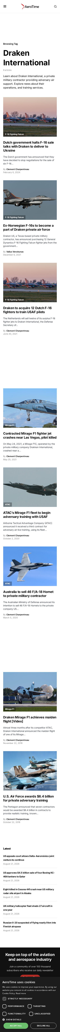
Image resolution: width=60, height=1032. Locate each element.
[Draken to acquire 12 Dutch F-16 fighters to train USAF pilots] (30, 282)
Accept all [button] (16, 1025)
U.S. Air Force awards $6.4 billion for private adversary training (28, 798)
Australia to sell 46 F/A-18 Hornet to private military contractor (28, 594)
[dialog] (30, 1004)
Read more (21, 993)
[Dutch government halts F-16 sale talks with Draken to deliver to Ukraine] (30, 117)
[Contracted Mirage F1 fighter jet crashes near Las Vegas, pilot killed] (30, 408)
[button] (5, 6)
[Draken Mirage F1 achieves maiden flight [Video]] (30, 692)
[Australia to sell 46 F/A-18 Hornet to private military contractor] (30, 566)
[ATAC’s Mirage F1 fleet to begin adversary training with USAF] (30, 487)
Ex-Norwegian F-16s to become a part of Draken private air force (28, 227)
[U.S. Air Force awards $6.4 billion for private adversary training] (30, 771)
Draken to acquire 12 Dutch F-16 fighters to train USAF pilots (27, 310)
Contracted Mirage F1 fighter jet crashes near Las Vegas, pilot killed (30, 435)
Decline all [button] (43, 1025)
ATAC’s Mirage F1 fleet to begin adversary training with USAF (26, 515)
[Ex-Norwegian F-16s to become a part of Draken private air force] (30, 200)
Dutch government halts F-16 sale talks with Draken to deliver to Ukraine (28, 146)
